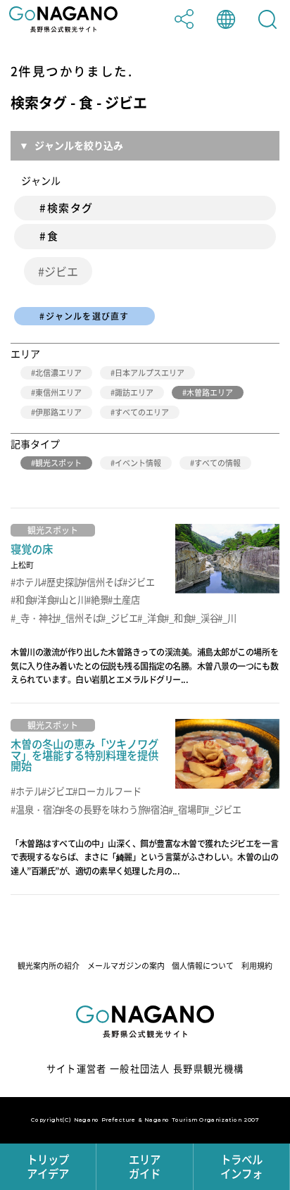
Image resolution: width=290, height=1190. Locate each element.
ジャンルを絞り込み (78, 145)
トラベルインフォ (241, 1166)
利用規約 (256, 966)
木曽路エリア (210, 393)
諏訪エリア (134, 393)
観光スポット (58, 463)
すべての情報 (217, 463)
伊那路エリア (58, 412)
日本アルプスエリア (149, 373)
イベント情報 (138, 463)
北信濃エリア (58, 373)
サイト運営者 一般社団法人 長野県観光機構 (145, 1068)
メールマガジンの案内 (126, 966)
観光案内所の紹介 (49, 966)
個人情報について (203, 966)
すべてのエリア (142, 412)
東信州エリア (58, 393)
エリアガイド (144, 1166)
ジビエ (61, 271)
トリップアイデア (48, 1166)
